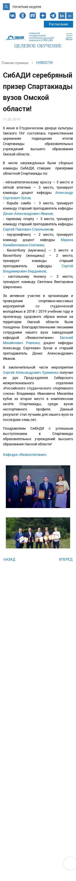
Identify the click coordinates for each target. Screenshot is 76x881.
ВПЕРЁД (66, 559)
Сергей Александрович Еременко (30, 372)
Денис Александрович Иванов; (28, 214)
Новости (44, 63)
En (62, 16)
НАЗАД (9, 559)
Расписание (58, 24)
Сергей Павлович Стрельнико (27, 229)
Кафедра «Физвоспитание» (25, 455)
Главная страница (15, 63)
